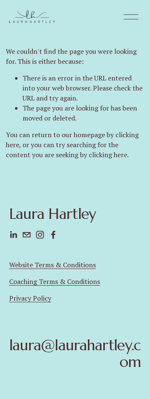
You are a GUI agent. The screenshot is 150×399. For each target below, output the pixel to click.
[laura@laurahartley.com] (26, 235)
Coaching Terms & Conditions (54, 281)
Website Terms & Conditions (52, 264)
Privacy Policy (30, 298)
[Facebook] (53, 235)
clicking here (108, 154)
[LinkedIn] (13, 235)
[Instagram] (40, 235)
